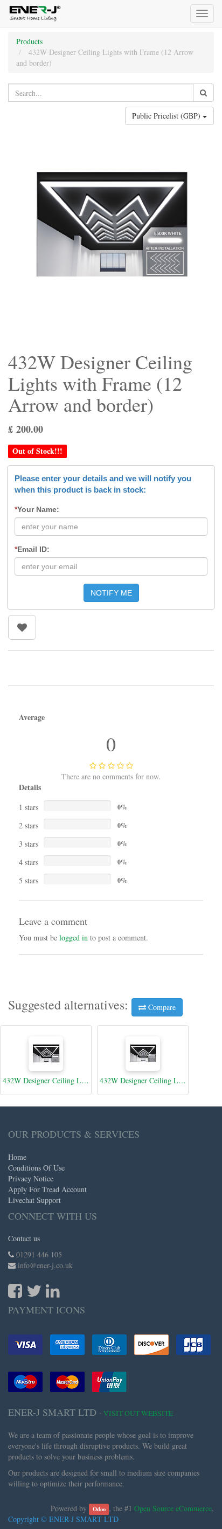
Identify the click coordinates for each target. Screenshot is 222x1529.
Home (17, 1157)
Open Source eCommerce (173, 1508)
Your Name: (37, 509)
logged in (73, 937)
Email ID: (32, 549)
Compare (161, 1007)
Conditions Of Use (36, 1168)
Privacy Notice (30, 1178)
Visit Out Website (138, 1413)
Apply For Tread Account (47, 1189)
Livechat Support (34, 1200)
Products (29, 41)
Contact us (24, 1238)
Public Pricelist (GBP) (167, 115)
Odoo (99, 1509)
